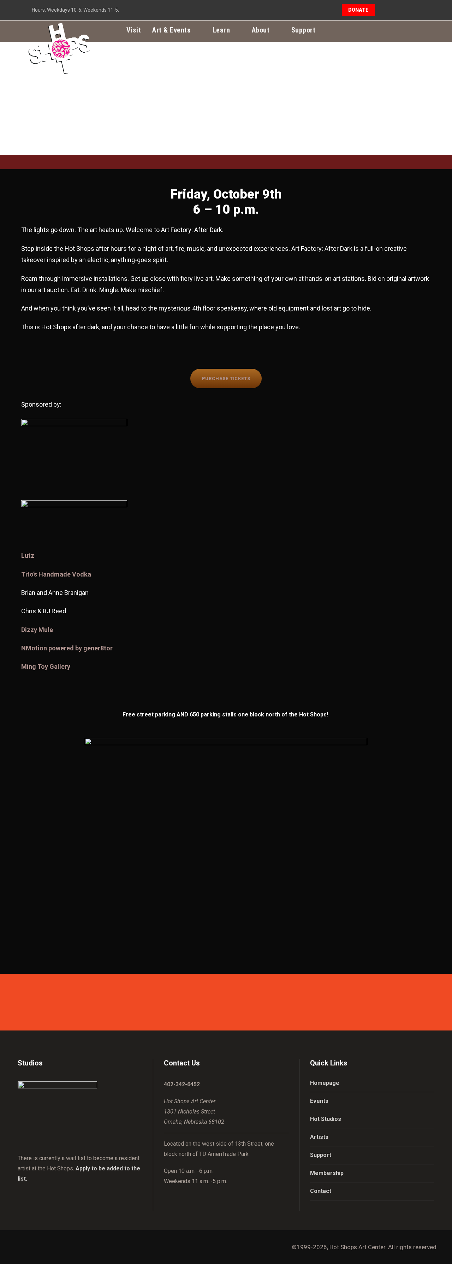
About (261, 30)
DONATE (358, 10)
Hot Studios (325, 1119)
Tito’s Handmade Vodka (56, 574)
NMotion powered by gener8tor (67, 648)
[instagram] (418, 10)
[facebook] (393, 10)
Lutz (27, 555)
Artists (319, 1137)
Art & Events (171, 30)
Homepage (324, 1083)
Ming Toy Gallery (45, 666)
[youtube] (406, 10)
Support (303, 30)
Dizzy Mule (37, 629)
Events (319, 1101)
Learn (221, 30)
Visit (133, 30)
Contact (320, 1191)
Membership (327, 1173)
